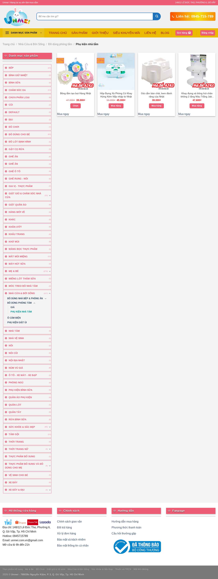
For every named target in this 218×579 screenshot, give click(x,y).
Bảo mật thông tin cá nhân (73, 545)
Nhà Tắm (14, 331)
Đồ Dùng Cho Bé (19, 134)
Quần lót (15, 404)
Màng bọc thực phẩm (23, 249)
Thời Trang (16, 441)
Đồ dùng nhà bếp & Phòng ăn (25, 298)
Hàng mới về (17, 212)
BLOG (165, 33)
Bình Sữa (14, 82)
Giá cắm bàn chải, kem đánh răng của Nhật (156, 95)
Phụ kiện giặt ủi (17, 322)
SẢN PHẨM (79, 33)
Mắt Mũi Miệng (18, 256)
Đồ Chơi (14, 127)
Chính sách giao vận (69, 521)
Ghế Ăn (13, 163)
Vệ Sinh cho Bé (18, 475)
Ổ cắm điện (14, 318)
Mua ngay (63, 114)
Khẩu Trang (17, 234)
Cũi (11, 104)
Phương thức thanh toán (126, 527)
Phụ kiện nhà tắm (21, 312)
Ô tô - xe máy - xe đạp (23, 375)
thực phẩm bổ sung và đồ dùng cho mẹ (24, 466)
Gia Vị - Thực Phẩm (21, 186)
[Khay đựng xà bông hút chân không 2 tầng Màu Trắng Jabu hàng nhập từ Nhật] (196, 71)
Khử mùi (14, 241)
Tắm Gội (14, 434)
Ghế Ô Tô (14, 171)
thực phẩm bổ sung (22, 456)
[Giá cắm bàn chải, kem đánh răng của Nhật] (156, 71)
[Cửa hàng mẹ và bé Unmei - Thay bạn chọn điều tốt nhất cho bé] (17, 17)
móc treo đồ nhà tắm (23, 286)
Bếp (11, 67)
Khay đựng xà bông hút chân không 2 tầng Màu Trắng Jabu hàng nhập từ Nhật (197, 95)
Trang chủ (9, 44)
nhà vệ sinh (16, 338)
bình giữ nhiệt (18, 75)
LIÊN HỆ (150, 33)
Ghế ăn (13, 156)
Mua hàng (116, 106)
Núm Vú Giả (16, 367)
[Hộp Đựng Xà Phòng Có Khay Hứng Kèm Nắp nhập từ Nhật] (116, 71)
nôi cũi (13, 353)
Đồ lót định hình (20, 141)
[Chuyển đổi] (50, 195)
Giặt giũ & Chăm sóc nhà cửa (23, 195)
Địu (11, 119)
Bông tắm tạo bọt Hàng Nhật (75, 93)
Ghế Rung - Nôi (18, 178)
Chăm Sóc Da (17, 90)
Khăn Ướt (15, 226)
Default (14, 112)
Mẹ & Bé (14, 271)
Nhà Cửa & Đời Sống (31, 44)
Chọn (75, 106)
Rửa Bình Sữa (17, 419)
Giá (12, 307)
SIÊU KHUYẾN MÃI (126, 33)
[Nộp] (157, 16)
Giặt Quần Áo (17, 204)
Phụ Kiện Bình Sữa (20, 390)
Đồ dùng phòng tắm (60, 44)
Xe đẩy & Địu (17, 489)
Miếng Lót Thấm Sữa (22, 278)
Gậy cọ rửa (16, 149)
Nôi (11, 345)
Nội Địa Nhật (17, 360)
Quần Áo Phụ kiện (20, 397)
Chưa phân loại (19, 97)
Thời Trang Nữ (18, 449)
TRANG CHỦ (58, 33)
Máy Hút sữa (17, 263)
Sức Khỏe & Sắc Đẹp (22, 427)
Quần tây (15, 412)
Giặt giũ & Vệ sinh (56, 569)
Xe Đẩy (13, 482)
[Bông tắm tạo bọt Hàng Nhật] (75, 71)
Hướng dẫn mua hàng (125, 521)
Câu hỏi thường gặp (124, 533)
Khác (12, 219)
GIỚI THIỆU (100, 33)
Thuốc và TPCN (123, 569)
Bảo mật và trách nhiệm (71, 539)
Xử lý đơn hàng (66, 533)
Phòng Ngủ (16, 382)
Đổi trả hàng (64, 527)
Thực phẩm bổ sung (13, 569)
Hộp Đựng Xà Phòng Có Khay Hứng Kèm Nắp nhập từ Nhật (116, 95)
